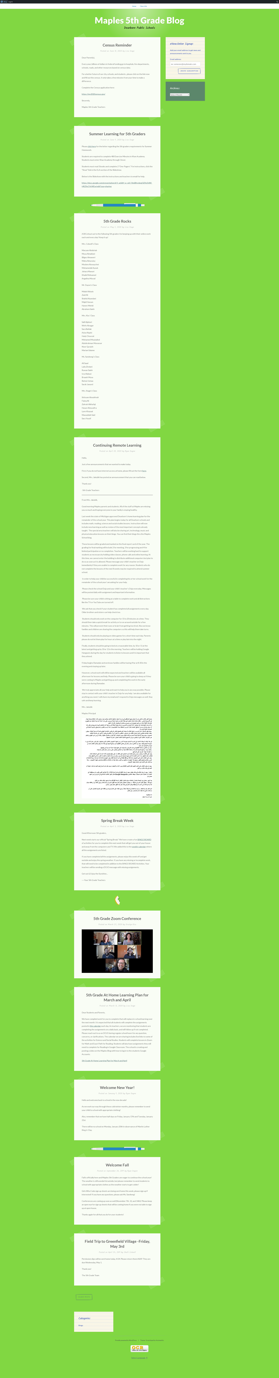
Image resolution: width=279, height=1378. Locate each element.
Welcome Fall (117, 1165)
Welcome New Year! (117, 1087)
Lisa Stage (129, 51)
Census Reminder (117, 45)
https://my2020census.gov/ (93, 94)
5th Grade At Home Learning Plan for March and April (104, 1060)
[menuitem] (4, 1)
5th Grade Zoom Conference (117, 918)
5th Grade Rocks (117, 221)
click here (92, 146)
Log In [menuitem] (11, 2)
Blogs (80, 1325)
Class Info (143, 6)
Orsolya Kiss (131, 924)
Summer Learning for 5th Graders (117, 133)
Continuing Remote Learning (117, 445)
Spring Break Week (117, 820)
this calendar (95, 1026)
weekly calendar (139, 846)
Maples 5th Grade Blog (139, 20)
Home (134, 6)
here (144, 471)
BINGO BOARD (144, 839)
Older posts (84, 1297)
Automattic (160, 1340)
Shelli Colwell (130, 1252)
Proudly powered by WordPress (126, 1340)
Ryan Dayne (130, 451)
